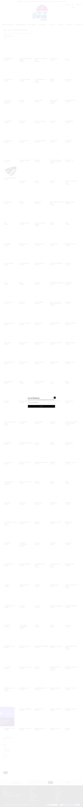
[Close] (55, 398)
